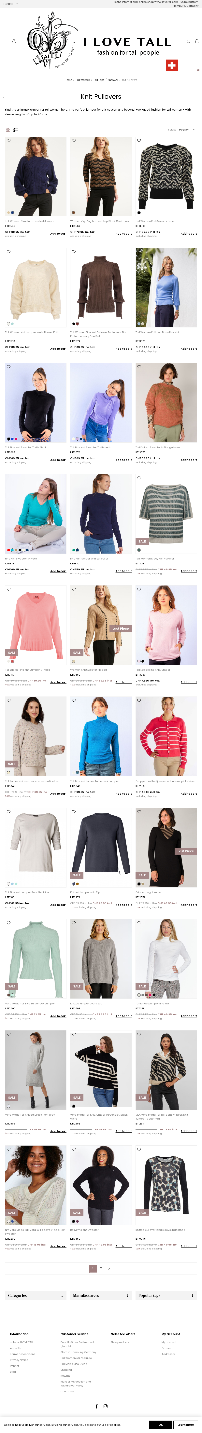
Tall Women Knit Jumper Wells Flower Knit (31, 332)
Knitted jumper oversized (86, 1003)
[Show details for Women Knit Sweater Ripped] (100, 625)
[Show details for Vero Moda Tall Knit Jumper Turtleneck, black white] (100, 1070)
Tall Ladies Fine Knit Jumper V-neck (27, 670)
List (15, 130)
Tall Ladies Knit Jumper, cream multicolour (32, 781)
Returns (65, 1376)
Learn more (186, 1425)
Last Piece (120, 628)
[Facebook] (96, 1406)
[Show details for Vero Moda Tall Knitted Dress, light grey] (35, 1070)
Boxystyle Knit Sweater (84, 1230)
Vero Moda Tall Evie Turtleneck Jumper (30, 1003)
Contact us (67, 1391)
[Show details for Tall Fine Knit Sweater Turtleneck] (100, 402)
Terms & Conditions (22, 1354)
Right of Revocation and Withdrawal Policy (76, 1383)
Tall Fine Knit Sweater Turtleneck (90, 447)
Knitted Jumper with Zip (85, 892)
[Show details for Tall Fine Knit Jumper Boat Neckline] (35, 847)
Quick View (8, 146)
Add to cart (58, 234)
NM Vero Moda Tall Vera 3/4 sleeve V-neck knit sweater (35, 1232)
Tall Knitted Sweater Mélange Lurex (158, 447)
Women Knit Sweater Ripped (88, 670)
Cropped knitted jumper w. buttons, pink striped (166, 781)
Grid (8, 130)
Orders (166, 1348)
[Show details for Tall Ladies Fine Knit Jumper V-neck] (35, 625)
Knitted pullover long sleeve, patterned (160, 1230)
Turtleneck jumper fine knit (152, 1003)
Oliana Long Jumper (148, 892)
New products (120, 1342)
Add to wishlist (8, 140)
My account (169, 1342)
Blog (13, 1372)
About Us (16, 1348)
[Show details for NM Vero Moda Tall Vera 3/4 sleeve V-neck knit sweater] (35, 1185)
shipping (21, 236)
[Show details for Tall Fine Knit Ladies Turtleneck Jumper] (100, 736)
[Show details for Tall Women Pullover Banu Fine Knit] (166, 287)
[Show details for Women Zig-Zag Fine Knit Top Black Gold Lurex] (100, 176)
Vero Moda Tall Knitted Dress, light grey (30, 1115)
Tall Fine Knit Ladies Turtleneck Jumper (94, 781)
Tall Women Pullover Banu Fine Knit (158, 332)
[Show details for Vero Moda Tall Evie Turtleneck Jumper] (35, 959)
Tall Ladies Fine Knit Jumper (153, 670)
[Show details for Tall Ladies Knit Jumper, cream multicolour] (35, 736)
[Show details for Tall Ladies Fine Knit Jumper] (166, 625)
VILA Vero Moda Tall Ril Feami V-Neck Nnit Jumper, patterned (162, 1117)
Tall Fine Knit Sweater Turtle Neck (26, 447)
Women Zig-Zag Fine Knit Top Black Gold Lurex (99, 221)
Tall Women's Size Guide (76, 1358)
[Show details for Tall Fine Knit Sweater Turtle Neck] (35, 402)
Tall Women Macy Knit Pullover (155, 558)
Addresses (169, 1354)
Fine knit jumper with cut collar (89, 558)
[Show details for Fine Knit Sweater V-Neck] (35, 514)
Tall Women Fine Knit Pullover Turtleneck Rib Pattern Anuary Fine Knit (98, 334)
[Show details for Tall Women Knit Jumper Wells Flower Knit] (35, 287)
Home (68, 80)
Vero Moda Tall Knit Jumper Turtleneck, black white (99, 1117)
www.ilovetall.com (166, 2)
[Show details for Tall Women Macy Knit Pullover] (166, 514)
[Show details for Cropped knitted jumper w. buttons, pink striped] (166, 736)
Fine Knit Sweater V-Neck (21, 558)
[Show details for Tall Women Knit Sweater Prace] (166, 176)
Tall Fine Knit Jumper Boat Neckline (27, 892)
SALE (142, 541)
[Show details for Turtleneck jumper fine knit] (166, 959)
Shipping (66, 1370)
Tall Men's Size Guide (74, 1364)
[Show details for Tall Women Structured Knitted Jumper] (35, 176)
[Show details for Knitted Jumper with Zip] (100, 847)
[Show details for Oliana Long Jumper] (166, 847)
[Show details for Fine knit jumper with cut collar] (100, 514)
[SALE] (142, 553)
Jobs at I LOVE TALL (21, 1342)
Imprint (14, 1366)
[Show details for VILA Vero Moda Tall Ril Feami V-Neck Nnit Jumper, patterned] (166, 1070)
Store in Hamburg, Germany (78, 1352)
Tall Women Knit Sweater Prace (156, 221)
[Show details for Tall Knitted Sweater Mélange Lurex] (166, 402)
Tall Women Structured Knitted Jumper (29, 221)
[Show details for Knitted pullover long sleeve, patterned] (166, 1185)
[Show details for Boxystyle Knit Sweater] (100, 1185)
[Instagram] (105, 1406)
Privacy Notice (19, 1360)
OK (161, 1425)
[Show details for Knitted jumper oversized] (100, 959)
